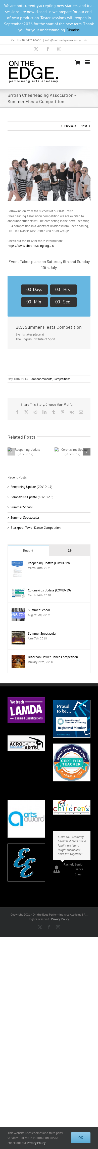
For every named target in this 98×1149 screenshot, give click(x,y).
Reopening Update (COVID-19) (32, 487)
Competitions (62, 379)
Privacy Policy (60, 919)
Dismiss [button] (73, 29)
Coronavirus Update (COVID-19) (32, 497)
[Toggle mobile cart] (77, 62)
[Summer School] (18, 610)
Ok (80, 1137)
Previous (70, 126)
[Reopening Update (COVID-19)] (17, 563)
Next (83, 126)
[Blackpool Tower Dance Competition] (18, 657)
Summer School (22, 507)
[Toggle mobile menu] (87, 62)
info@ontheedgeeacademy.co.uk (66, 40)
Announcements (41, 379)
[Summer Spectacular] (18, 634)
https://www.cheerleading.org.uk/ (31, 246)
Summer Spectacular (25, 517)
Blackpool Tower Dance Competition (36, 527)
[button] (11, 452)
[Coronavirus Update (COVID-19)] (18, 590)
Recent (28, 550)
